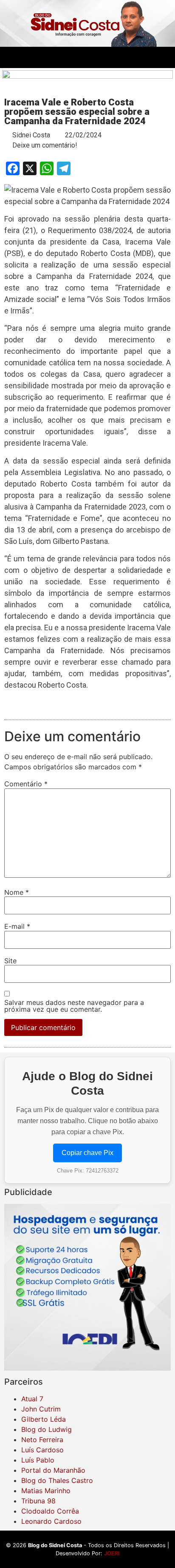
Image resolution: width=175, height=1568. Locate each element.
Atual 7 (32, 1398)
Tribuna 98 (38, 1501)
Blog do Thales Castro (57, 1480)
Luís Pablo (37, 1460)
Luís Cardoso (42, 1450)
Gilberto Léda (43, 1419)
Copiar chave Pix (87, 1152)
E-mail (17, 926)
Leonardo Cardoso (51, 1521)
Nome (16, 892)
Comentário (26, 783)
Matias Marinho (46, 1490)
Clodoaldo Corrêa (50, 1511)
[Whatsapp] (119, 57)
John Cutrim (41, 1409)
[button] (9, 57)
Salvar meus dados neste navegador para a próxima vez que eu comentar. (74, 1006)
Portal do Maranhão (53, 1470)
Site (10, 960)
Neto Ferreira (42, 1439)
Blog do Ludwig (46, 1429)
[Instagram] (96, 57)
